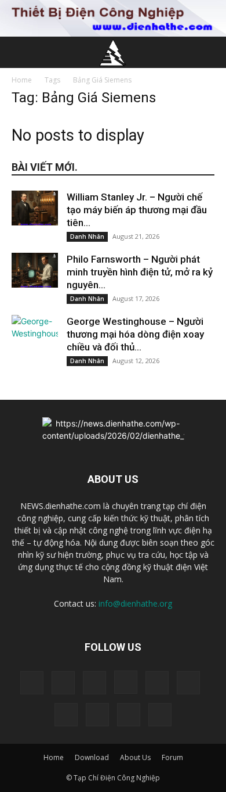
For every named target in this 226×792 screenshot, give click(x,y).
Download (92, 757)
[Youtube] (160, 714)
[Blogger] (31, 682)
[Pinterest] (66, 714)
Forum (172, 757)
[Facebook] (63, 682)
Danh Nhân (87, 236)
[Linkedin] (157, 682)
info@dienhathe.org (135, 603)
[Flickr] (94, 682)
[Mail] (188, 682)
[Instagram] (125, 682)
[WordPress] (128, 714)
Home (22, 80)
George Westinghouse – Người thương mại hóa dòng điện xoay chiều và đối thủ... (135, 334)
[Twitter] (97, 714)
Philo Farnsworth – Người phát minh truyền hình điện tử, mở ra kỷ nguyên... (140, 272)
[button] (19, 52)
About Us (135, 757)
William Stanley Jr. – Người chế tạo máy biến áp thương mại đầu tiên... (137, 209)
